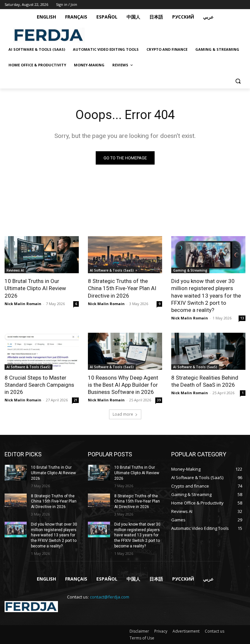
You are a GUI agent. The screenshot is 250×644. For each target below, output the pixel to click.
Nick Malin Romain (23, 303)
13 (242, 318)
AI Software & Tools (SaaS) (112, 270)
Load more (123, 414)
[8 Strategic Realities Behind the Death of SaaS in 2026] (208, 351)
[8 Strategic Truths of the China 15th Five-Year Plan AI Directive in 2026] (125, 254)
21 (75, 400)
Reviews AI (15, 270)
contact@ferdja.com (109, 597)
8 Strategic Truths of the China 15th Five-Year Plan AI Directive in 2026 (122, 288)
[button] (237, 80)
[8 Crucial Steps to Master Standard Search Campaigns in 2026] (42, 351)
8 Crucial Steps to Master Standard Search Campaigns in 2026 (39, 384)
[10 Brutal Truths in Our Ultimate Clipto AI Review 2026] (42, 254)
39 (159, 400)
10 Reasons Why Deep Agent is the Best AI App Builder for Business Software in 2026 (123, 384)
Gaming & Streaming (190, 270)
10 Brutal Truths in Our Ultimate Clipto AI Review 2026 (35, 288)
